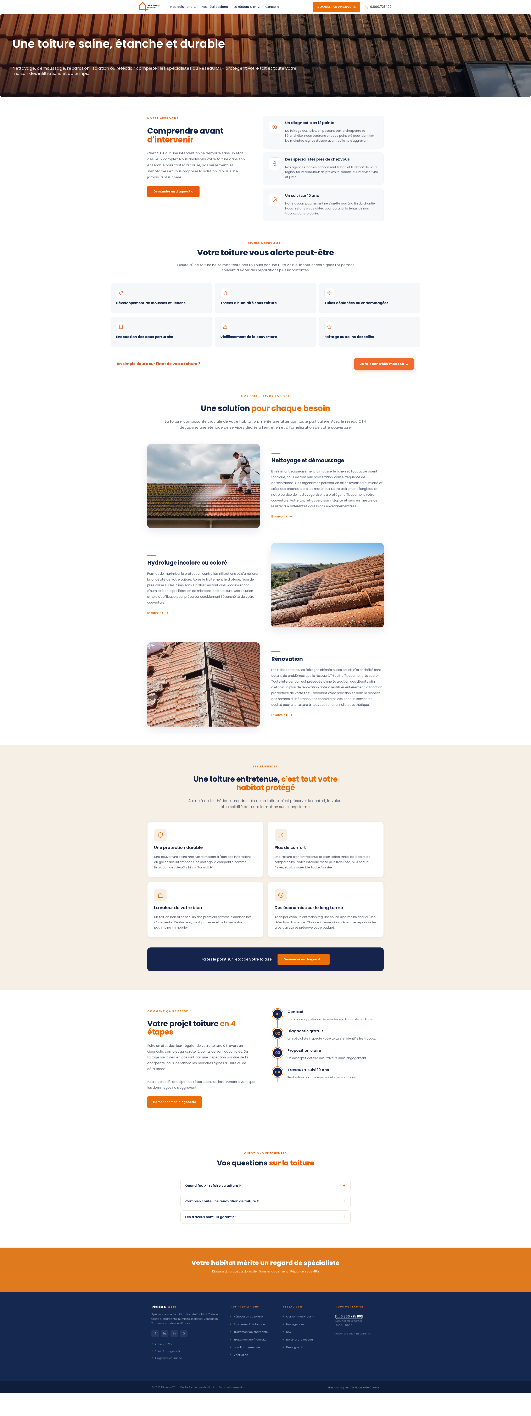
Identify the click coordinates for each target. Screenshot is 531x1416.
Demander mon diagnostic (174, 1102)
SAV (289, 1332)
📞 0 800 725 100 (349, 1316)
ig (164, 1333)
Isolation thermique (247, 1347)
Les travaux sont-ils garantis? (210, 1217)
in (174, 1333)
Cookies (374, 1387)
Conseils (272, 7)
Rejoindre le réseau (299, 1340)
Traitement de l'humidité (250, 1340)
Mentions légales (338, 1387)
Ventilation (241, 1355)
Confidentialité (359, 1387)
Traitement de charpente (251, 1332)
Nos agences (295, 1324)
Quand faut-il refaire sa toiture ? (213, 1185)
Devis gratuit (294, 1347)
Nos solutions (181, 7)
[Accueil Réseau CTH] (149, 7)
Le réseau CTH (245, 7)
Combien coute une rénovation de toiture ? (222, 1201)
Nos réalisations (214, 7)
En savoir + (279, 516)
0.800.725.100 (381, 7)
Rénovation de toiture (248, 1317)
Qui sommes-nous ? (300, 1317)
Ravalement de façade (249, 1324)
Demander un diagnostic (173, 191)
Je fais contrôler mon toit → (384, 364)
